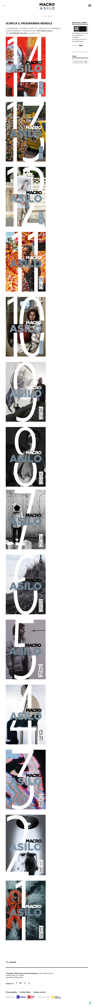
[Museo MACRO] (47, 6)
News (50, 16)
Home (45, 16)
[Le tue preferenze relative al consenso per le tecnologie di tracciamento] (90, 1003)
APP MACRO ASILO (44, 31)
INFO (81, 45)
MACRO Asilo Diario (79, 23)
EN (4, 6)
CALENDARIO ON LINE (18, 33)
